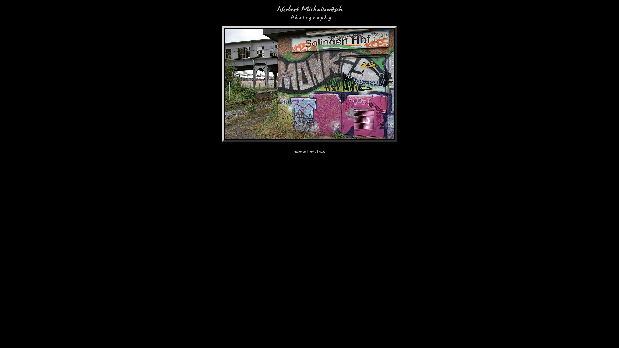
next (322, 151)
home (312, 151)
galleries (300, 151)
